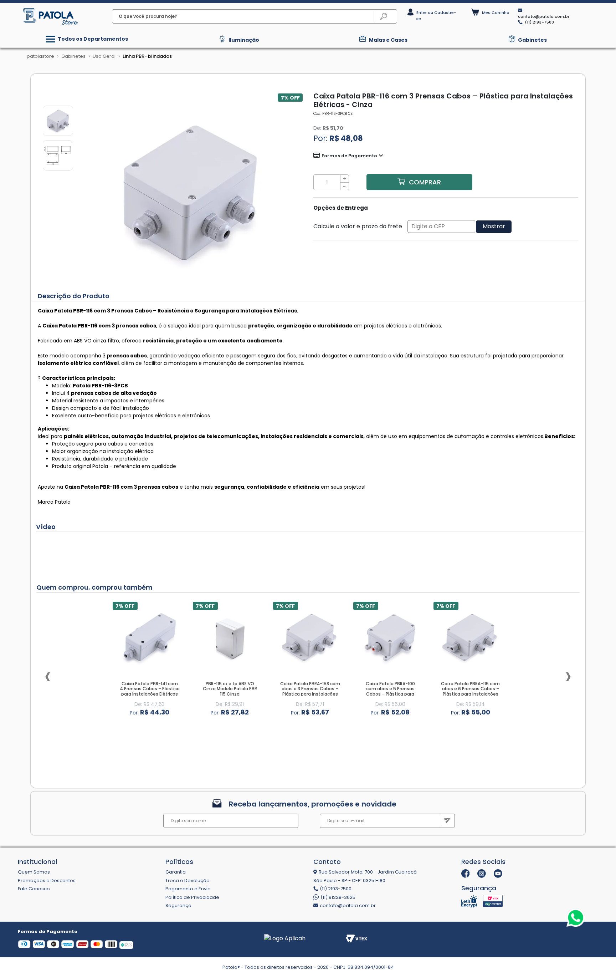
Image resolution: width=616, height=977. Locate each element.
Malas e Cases (388, 39)
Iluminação (244, 39)
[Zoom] (58, 120)
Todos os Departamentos (92, 38)
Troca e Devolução (187, 880)
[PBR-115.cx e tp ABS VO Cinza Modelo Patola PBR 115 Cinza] (230, 637)
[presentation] (48, 676)
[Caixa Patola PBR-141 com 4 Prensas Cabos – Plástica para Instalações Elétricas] (150, 637)
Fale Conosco (34, 888)
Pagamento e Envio (188, 888)
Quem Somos (34, 872)
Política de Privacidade (192, 897)
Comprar (425, 182)
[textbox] (254, 16)
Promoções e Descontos (47, 880)
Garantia (175, 872)
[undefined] (190, 192)
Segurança (178, 905)
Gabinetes (532, 39)
